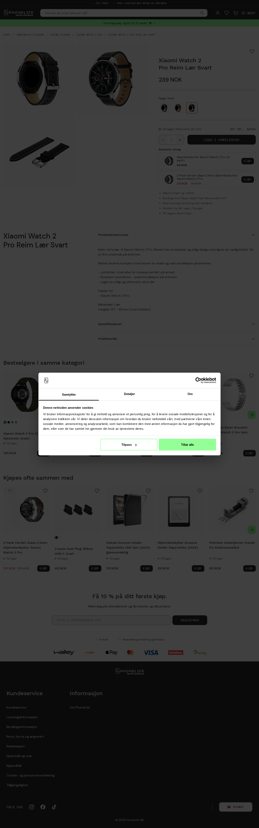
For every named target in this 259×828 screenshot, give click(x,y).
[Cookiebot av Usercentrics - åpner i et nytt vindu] (198, 380)
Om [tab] (190, 393)
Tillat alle (187, 444)
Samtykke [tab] (69, 394)
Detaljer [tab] (129, 393)
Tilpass (126, 444)
